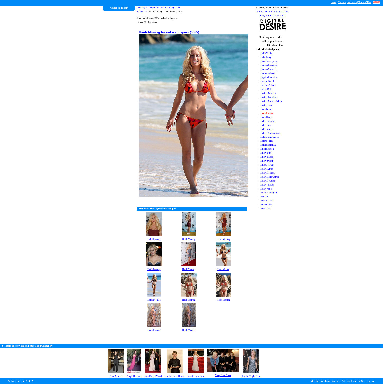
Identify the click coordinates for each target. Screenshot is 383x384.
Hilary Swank (266, 160)
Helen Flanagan (267, 121)
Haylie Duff (266, 89)
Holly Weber (266, 188)
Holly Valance (267, 184)
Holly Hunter (266, 168)
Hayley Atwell (267, 81)
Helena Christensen (269, 137)
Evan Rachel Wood (153, 376)
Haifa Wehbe (266, 53)
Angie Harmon (134, 376)
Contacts (342, 2)
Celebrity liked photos (320, 381)
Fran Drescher (116, 376)
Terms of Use (364, 2)
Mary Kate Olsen (223, 375)
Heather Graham (268, 93)
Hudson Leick (267, 200)
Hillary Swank (267, 164)
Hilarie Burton (267, 148)
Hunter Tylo (266, 204)
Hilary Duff (265, 152)
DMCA (376, 2)
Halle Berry (265, 57)
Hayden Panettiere (268, 77)
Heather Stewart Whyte (271, 101)
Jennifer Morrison (195, 376)
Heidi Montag (266, 113)
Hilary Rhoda (266, 156)
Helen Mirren (266, 129)
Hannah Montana (268, 65)
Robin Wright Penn (251, 376)
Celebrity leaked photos (148, 7)
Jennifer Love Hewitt (175, 376)
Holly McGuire (267, 180)
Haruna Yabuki (267, 73)
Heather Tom (266, 105)
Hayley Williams (268, 85)
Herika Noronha (268, 144)
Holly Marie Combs (269, 176)
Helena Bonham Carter (271, 133)
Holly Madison (267, 172)
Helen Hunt (265, 125)
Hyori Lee (265, 208)
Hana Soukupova (268, 61)
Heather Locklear (268, 97)
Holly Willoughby (268, 192)
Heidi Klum (265, 109)
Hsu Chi (264, 196)
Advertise (352, 2)
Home (333, 2)
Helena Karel (266, 140)
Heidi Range (266, 117)
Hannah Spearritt (268, 69)
